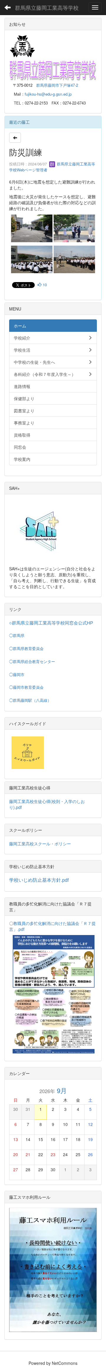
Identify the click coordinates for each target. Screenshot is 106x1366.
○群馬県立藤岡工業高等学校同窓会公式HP (51, 623)
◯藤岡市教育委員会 (26, 687)
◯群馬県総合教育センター (32, 661)
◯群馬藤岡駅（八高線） (30, 700)
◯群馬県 (16, 635)
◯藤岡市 (16, 674)
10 (44, 284)
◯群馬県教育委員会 (26, 648)
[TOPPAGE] (53, 70)
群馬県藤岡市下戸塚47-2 (57, 85)
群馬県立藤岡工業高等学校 (47, 7)
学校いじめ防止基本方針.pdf (39, 880)
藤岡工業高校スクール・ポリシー (40, 844)
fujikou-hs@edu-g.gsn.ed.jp (48, 94)
